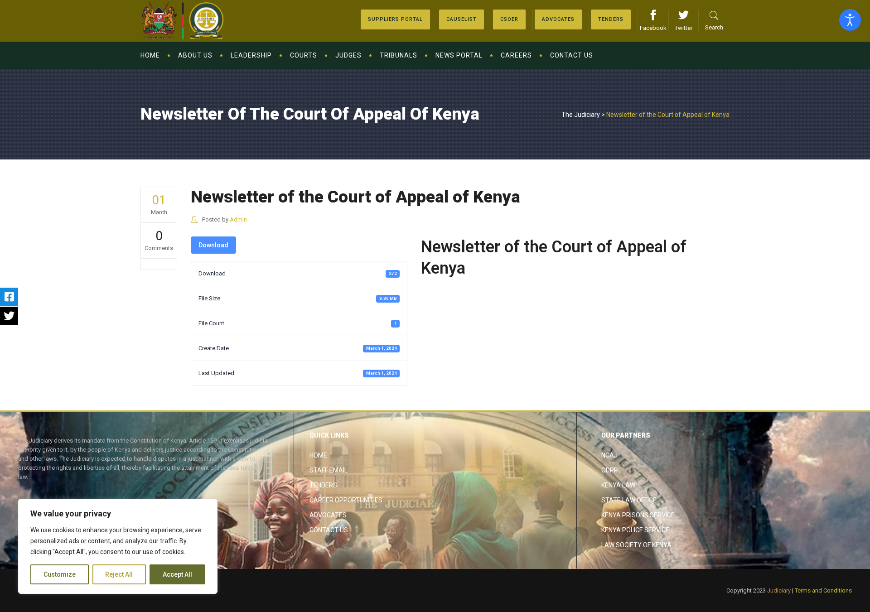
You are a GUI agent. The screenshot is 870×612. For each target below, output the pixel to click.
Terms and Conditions (823, 590)
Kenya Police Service (635, 530)
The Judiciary (580, 114)
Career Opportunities (345, 500)
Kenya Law (618, 485)
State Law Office (629, 500)
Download (213, 245)
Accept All (177, 574)
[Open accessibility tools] (850, 20)
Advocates (328, 515)
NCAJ (609, 455)
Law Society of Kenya (636, 545)
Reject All (119, 574)
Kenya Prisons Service (638, 515)
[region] (118, 546)
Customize (60, 574)
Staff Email (328, 470)
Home (318, 455)
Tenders (323, 485)
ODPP (609, 470)
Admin (238, 219)
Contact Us (328, 530)
